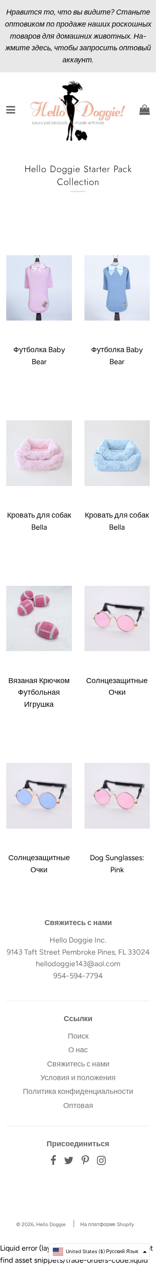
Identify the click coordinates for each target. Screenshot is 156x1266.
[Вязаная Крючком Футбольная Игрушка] (39, 619)
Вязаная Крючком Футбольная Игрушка (38, 692)
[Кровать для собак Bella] (39, 453)
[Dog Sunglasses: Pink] (117, 796)
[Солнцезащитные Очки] (117, 619)
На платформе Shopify (107, 1224)
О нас (78, 1049)
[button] (99, 1252)
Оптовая (78, 1105)
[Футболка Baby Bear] (39, 288)
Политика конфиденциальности (78, 1091)
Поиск (78, 1036)
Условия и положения (78, 1077)
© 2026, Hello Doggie (41, 1224)
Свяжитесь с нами (78, 1064)
